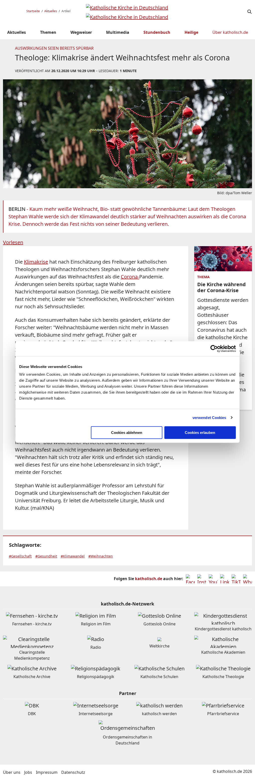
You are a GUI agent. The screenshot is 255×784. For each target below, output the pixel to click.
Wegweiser (81, 32)
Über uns (11, 772)
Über (230, 32)
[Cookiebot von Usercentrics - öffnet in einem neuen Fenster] (214, 348)
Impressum (47, 772)
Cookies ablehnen (126, 432)
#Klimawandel (73, 556)
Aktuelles (50, 11)
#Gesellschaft (20, 556)
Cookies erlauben (200, 432)
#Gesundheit (46, 556)
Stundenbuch (156, 32)
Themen (48, 32)
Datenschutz (73, 772)
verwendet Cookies (209, 417)
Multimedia (117, 32)
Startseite (33, 11)
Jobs (28, 772)
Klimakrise (36, 261)
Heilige (191, 32)
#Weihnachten (100, 556)
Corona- (130, 276)
